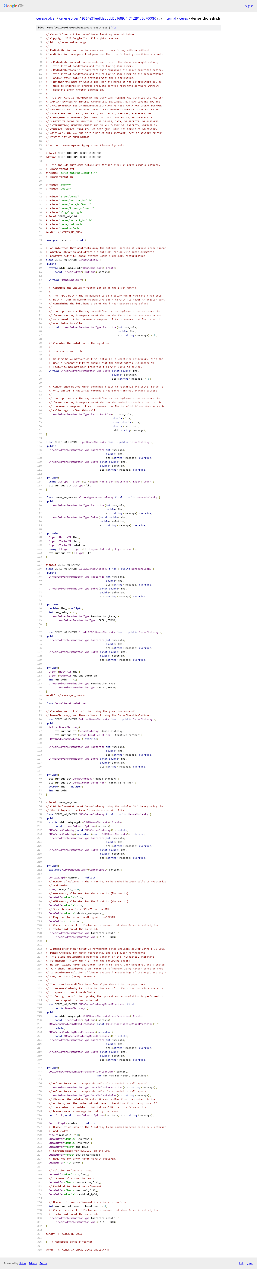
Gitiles (22, 1263)
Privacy (33, 1263)
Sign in (249, 6)
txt (241, 1263)
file (113, 27)
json (250, 1263)
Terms (43, 1263)
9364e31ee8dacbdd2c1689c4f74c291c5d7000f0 (119, 18)
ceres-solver (46, 18)
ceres (183, 18)
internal (169, 18)
